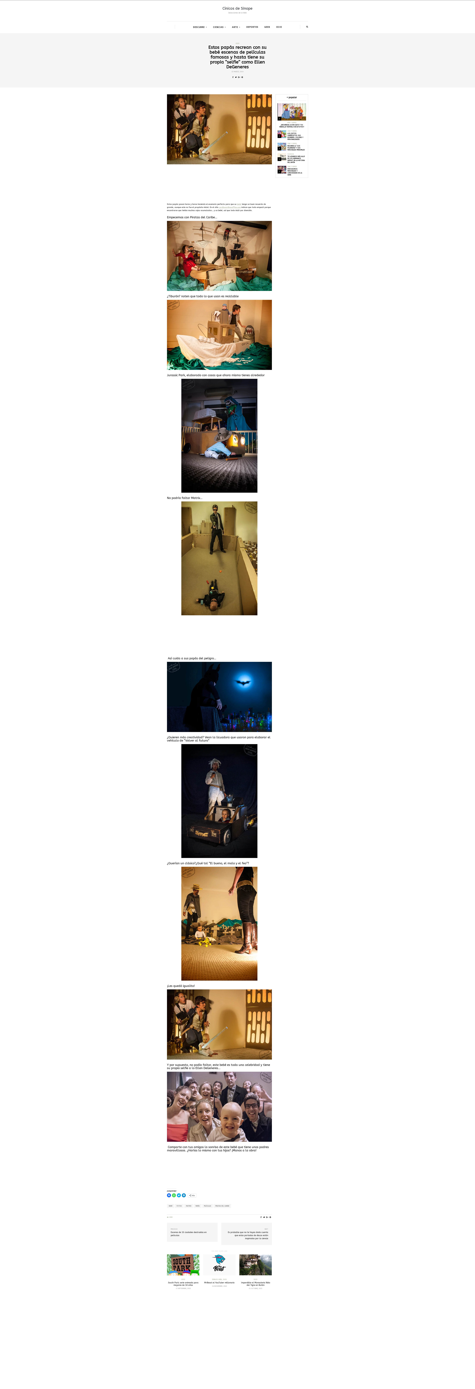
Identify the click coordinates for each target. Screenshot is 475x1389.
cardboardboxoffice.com (230, 207)
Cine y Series (291, 122)
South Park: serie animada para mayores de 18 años (183, 1283)
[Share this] (232, 77)
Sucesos (290, 154)
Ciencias (218, 27)
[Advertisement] (219, 185)
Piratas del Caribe (222, 1206)
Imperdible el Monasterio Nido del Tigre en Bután (255, 1283)
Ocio (279, 27)
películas (207, 1206)
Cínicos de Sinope (237, 8)
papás (198, 1206)
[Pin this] (242, 77)
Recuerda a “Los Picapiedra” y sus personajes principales (296, 148)
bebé (239, 204)
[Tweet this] (236, 77)
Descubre (199, 27)
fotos (179, 1206)
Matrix (188, 1206)
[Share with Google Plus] (239, 77)
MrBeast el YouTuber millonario (219, 1282)
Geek (267, 27)
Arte (235, 27)
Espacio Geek (217, 1279)
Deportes (252, 27)
